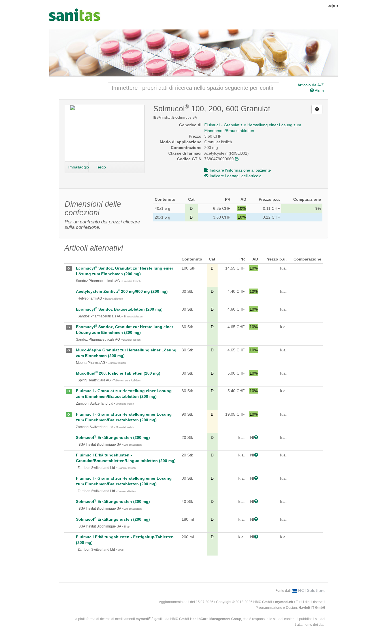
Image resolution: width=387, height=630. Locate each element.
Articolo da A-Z (310, 85)
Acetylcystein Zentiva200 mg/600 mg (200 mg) (122, 291)
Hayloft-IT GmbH (312, 608)
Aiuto (319, 90)
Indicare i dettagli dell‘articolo (235, 176)
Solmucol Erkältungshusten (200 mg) (113, 437)
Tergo (101, 167)
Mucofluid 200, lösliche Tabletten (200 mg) (118, 373)
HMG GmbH (262, 602)
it (337, 6)
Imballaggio (78, 167)
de (330, 6)
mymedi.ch (284, 602)
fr (334, 6)
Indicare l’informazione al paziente (240, 170)
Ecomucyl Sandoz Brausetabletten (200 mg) (119, 309)
